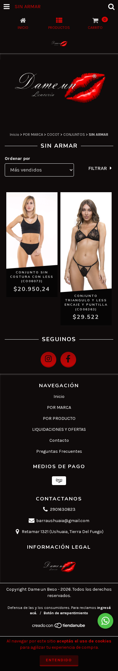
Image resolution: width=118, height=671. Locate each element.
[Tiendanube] (59, 627)
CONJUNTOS (74, 134)
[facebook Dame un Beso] (68, 359)
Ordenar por (17, 158)
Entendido (59, 660)
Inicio (14, 134)
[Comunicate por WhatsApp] (105, 621)
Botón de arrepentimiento (66, 613)
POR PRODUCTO (59, 418)
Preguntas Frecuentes (59, 451)
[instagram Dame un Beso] (48, 359)
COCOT (53, 134)
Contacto (59, 440)
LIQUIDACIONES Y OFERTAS (59, 429)
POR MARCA (33, 134)
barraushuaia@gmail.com (62, 520)
